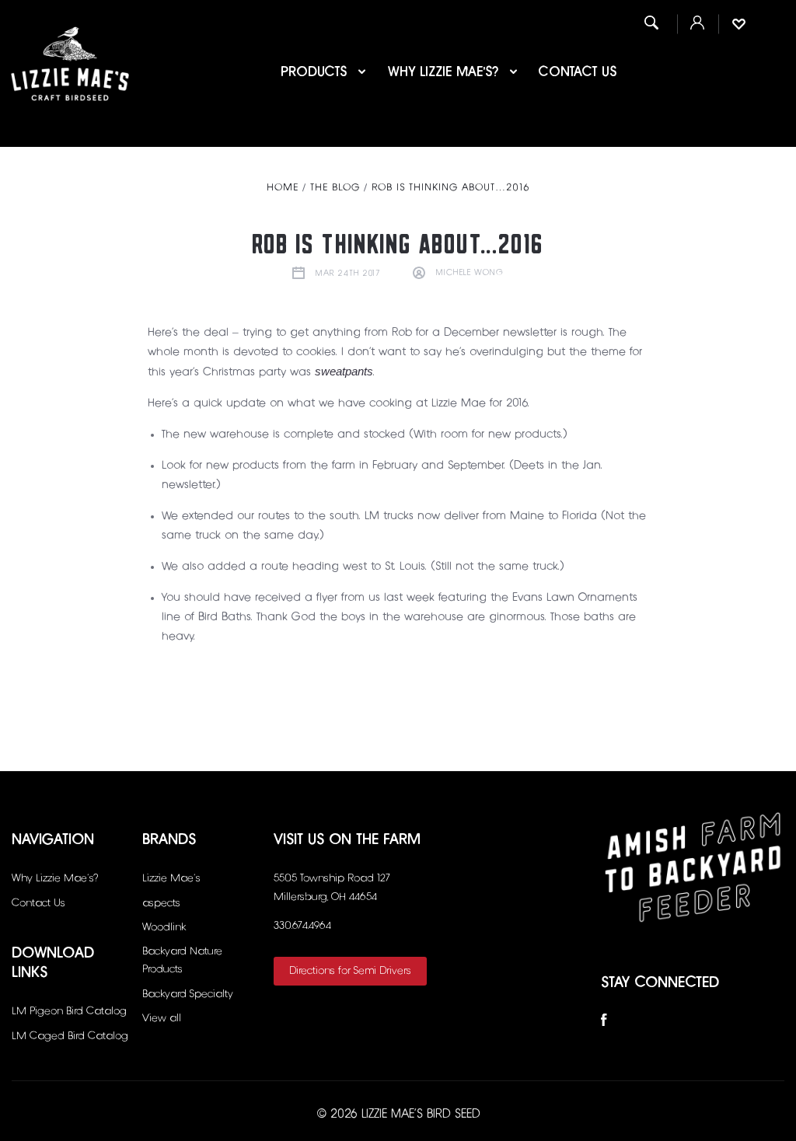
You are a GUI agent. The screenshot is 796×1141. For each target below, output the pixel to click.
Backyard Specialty (187, 994)
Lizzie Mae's (171, 878)
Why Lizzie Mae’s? (445, 72)
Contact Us (577, 72)
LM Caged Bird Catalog (70, 1036)
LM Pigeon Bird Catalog (69, 1011)
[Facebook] (604, 1022)
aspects (161, 903)
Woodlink (164, 927)
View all (161, 1018)
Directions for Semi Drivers (350, 970)
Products (316, 72)
